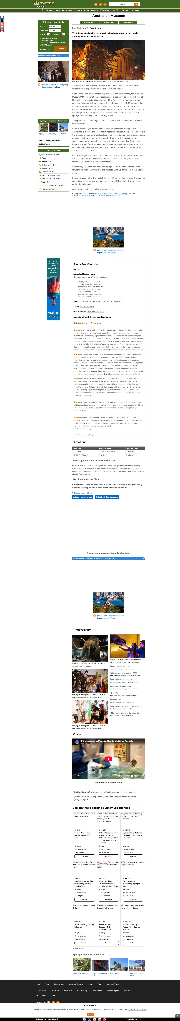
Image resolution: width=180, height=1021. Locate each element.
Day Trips (116, 10)
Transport (49, 10)
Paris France (128, 991)
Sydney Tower (114, 195)
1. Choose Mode (78, 493)
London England (113, 991)
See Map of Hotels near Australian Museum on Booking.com (94, 558)
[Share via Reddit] (2, 24)
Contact (90, 984)
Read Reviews (95, 28)
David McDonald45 (122, 675)
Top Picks (125, 10)
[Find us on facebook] (96, 4)
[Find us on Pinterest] (105, 4)
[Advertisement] (108, 211)
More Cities (135, 10)
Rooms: (43, 34)
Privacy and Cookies (75, 984)
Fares (43, 158)
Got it (90, 1015)
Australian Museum (96, 311)
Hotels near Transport (50, 189)
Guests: (57, 34)
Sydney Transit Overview (49, 155)
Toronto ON (55, 991)
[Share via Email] (2, 27)
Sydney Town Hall (128, 194)
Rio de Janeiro (41, 996)
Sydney (53, 996)
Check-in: (43, 27)
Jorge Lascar (120, 695)
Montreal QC (68, 991)
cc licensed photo (113, 81)
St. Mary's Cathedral (97, 195)
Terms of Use (59, 984)
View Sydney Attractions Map (49, 55)
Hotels (57, 10)
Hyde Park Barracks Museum (109, 194)
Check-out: (44, 30)
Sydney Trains (47, 161)
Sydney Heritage (122, 682)
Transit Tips (45, 182)
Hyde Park (121, 181)
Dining (86, 10)
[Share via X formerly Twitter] (2, 20)
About (47, 984)
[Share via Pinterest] (58, 1002)
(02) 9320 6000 (87, 306)
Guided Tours (67, 10)
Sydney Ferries (47, 168)
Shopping (94, 10)
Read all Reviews (78, 435)
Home (38, 984)
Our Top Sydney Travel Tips (52, 185)
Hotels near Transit (112, 984)
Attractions (78, 10)
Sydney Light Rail (48, 165)
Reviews (110, 22)
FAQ (99, 984)
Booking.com (112, 792)
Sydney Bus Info (47, 172)
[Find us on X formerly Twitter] (100, 4)
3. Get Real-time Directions (107, 497)
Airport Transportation (50, 175)
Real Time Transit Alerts (51, 179)
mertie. (119, 709)
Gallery (129, 22)
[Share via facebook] (2, 17)
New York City (82, 991)
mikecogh (120, 669)
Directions (90, 22)
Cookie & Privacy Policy (137, 1009)
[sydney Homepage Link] (42, 10)
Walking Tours (105, 10)
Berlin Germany (97, 991)
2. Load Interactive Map (82, 497)
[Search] (136, 4)
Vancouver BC (41, 991)
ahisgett (119, 702)
